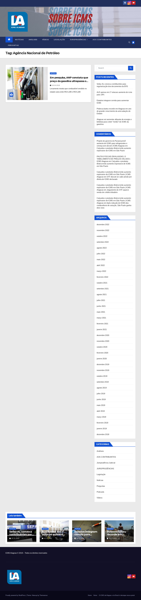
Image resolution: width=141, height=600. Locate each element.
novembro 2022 (103, 230)
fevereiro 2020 (102, 353)
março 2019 (101, 417)
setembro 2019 (103, 382)
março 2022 (101, 271)
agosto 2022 (102, 248)
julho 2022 (101, 254)
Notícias (19, 40)
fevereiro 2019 (102, 423)
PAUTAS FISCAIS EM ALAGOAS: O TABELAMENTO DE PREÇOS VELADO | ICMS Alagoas (113, 159)
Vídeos (45, 40)
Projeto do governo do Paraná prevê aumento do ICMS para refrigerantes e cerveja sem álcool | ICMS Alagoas (112, 143)
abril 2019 (101, 411)
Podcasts (100, 492)
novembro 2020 (103, 341)
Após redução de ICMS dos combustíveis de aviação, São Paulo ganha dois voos (114, 205)
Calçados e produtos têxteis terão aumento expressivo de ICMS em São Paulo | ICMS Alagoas (114, 174)
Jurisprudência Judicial (106, 463)
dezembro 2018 (103, 434)
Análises (33, 40)
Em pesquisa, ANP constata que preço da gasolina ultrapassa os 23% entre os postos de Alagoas (69, 81)
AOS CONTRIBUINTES (106, 457)
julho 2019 (101, 394)
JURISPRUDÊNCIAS (105, 469)
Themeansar (43, 595)
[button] (129, 42)
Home (90, 595)
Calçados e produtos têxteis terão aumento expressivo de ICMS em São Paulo (114, 163)
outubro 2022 (102, 236)
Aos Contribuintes (102, 40)
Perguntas (13, 45)
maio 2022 (101, 259)
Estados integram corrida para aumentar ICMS (85, 534)
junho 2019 (101, 399)
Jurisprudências (78, 40)
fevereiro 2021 (102, 324)
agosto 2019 (102, 388)
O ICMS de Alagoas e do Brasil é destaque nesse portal (117, 595)
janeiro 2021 (102, 329)
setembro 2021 (103, 289)
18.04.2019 (56, 85)
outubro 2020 (102, 347)
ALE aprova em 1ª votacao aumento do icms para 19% (53, 534)
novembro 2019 (103, 370)
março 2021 (101, 318)
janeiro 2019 (102, 429)
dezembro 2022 (103, 224)
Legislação (59, 40)
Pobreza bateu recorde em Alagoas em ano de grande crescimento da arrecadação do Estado (114, 111)
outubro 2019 (102, 376)
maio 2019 (101, 405)
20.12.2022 (15, 538)
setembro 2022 (103, 242)
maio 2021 (101, 312)
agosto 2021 (102, 294)
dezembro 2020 (103, 335)
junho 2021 (101, 306)
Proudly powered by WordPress (16, 595)
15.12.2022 (48, 538)
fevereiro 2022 (102, 277)
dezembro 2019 (103, 364)
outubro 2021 (102, 283)
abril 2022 (101, 265)
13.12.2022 (80, 538)
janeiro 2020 (102, 359)
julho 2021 (101, 300)
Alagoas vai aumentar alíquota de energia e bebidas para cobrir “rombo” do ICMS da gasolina (114, 121)
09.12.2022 (113, 538)
